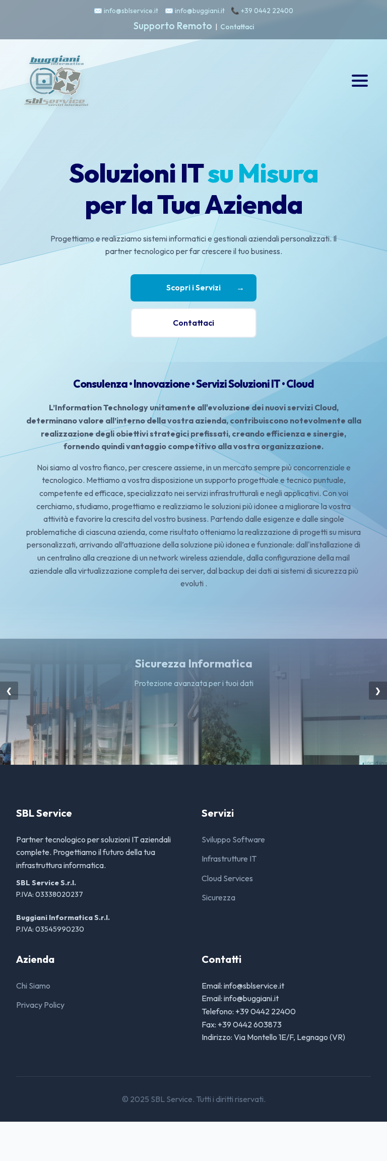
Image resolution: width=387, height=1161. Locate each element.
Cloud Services (227, 878)
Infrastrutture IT (229, 858)
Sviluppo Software (233, 839)
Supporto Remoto (173, 26)
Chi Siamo (33, 986)
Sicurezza (218, 897)
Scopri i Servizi (205, 287)
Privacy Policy (40, 1005)
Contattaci (237, 26)
